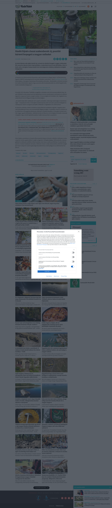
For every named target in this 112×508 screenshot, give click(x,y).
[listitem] (56, 249)
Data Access (56, 276)
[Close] (79, 232)
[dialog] (56, 254)
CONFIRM (47, 271)
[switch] (72, 252)
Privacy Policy (64, 276)
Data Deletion (49, 276)
